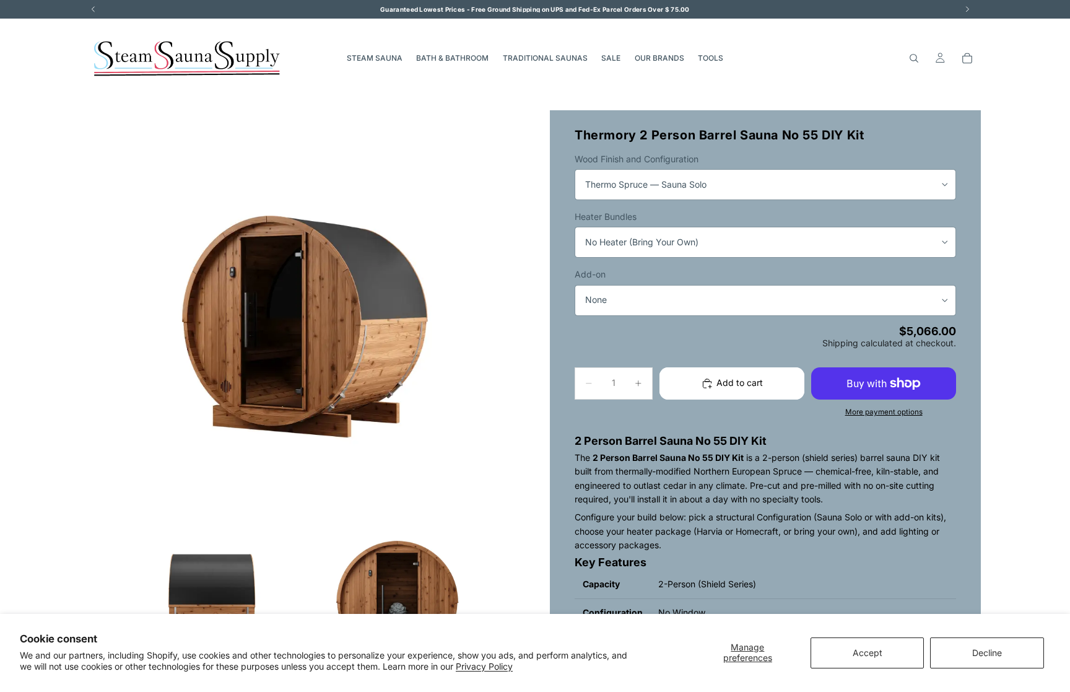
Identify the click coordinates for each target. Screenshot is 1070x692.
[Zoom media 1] (304, 325)
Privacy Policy (484, 666)
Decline (987, 652)
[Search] (914, 58)
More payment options (884, 412)
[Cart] (967, 58)
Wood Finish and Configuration (636, 159)
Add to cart (739, 382)
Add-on (590, 274)
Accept (867, 652)
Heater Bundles (606, 216)
